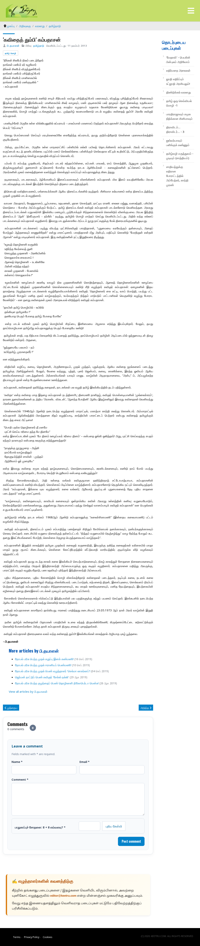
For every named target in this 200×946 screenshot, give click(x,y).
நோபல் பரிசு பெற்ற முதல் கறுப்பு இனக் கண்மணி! (44, 659)
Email (84, 762)
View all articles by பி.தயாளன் (28, 691)
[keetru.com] (22, 10)
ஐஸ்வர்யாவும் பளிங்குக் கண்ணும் (177, 142)
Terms (17, 937)
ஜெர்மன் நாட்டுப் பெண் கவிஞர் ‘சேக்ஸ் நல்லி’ (42, 677)
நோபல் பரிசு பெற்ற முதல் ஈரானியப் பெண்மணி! (43, 665)
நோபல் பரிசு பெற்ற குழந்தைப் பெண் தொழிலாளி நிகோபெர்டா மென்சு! (57, 683)
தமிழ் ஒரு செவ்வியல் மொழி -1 (179, 103)
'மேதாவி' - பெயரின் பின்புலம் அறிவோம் (178, 59)
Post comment (131, 841)
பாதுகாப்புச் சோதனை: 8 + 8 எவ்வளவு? (40, 827)
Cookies (47, 937)
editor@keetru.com (63, 896)
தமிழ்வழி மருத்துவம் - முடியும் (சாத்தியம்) (179, 156)
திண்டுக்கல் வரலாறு (178, 92)
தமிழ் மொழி (10, 53)
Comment (20, 779)
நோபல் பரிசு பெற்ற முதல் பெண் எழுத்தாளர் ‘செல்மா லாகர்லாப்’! (52, 671)
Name (17, 762)
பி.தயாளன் (13, 45)
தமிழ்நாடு (38, 45)
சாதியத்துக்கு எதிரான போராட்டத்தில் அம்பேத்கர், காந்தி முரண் (177, 176)
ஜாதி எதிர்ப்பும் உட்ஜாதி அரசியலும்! (178, 81)
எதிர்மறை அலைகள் (178, 70)
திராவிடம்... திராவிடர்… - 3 (175, 129)
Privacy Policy (31, 937)
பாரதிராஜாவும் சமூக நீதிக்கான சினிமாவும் (179, 116)
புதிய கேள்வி (114, 826)
